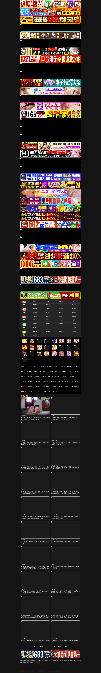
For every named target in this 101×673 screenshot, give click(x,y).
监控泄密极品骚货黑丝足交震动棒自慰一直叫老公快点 (35, 542)
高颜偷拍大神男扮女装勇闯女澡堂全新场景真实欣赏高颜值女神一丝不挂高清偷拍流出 (65, 592)
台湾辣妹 (35, 308)
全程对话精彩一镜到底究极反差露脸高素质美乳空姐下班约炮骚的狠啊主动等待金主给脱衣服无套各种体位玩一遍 (35, 568)
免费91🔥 (23, 391)
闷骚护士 (74, 320)
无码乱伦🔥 (75, 381)
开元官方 (23, 386)
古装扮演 (35, 316)
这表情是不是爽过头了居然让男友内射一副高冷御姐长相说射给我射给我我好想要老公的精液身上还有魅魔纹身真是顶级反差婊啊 (35, 468)
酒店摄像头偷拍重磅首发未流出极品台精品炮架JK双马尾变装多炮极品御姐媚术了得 (35, 517)
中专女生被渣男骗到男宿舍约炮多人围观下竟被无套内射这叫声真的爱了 (35, 443)
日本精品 (48, 305)
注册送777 (69, 366)
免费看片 (54, 386)
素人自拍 (74, 305)
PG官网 (30, 366)
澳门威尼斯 (74, 386)
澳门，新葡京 (46, 386)
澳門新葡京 (31, 381)
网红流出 (61, 312)
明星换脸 (48, 320)
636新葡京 (53, 381)
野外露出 (74, 312)
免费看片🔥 (45, 381)
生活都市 (35, 331)
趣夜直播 (50, 376)
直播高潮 (57, 371)
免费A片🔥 (31, 391)
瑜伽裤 (61, 320)
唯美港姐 (61, 308)
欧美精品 (61, 301)
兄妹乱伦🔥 (39, 391)
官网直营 (43, 366)
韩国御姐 (48, 308)
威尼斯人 (23, 366)
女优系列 (48, 316)
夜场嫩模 (57, 376)
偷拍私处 (43, 376)
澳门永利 (49, 366)
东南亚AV (74, 308)
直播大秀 (67, 386)
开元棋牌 (36, 366)
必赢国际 (36, 371)
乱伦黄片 (37, 376)
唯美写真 (61, 324)
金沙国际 (38, 386)
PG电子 (56, 366)
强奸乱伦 (48, 301)
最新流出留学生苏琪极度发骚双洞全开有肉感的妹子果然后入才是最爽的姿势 (35, 418)
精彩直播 (64, 371)
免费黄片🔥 (47, 391)
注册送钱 (62, 366)
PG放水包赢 (50, 371)
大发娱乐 (23, 381)
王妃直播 (30, 376)
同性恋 (74, 327)
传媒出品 (35, 327)
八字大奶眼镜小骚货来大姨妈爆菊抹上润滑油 (64, 641)
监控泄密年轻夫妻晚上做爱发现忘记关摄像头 (64, 541)
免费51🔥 (67, 381)
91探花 (48, 312)
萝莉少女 (74, 301)
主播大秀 (23, 376)
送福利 (76, 366)
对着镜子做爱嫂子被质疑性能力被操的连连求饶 (35, 641)
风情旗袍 (35, 320)
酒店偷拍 (77, 371)
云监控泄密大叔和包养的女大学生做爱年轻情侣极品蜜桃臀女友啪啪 (65, 443)
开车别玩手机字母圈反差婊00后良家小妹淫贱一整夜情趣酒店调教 (65, 517)
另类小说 (35, 335)
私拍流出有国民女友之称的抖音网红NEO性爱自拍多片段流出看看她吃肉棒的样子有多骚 (65, 617)
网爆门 (74, 324)
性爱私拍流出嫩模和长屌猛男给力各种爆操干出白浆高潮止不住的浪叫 (35, 492)
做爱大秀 (60, 386)
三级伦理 (35, 305)
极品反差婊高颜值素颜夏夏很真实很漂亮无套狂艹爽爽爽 (65, 567)
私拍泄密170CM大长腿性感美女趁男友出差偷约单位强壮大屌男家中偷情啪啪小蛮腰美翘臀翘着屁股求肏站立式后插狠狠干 (35, 617)
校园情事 (48, 331)
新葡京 (22, 371)
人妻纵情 (61, 331)
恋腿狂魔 (74, 316)
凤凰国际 (42, 371)
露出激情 (48, 324)
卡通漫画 (35, 324)
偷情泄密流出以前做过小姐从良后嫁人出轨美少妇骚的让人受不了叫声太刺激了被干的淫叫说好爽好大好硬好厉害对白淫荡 (65, 493)
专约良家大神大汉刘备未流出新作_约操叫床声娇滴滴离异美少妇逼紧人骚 (65, 418)
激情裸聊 (60, 381)
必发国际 (64, 376)
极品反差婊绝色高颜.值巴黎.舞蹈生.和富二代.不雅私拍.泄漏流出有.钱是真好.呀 (35, 592)
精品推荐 (35, 301)
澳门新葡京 (71, 376)
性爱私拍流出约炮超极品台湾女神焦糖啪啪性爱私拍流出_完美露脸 (65, 468)
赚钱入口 (54, 391)
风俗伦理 (74, 331)
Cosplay (61, 305)
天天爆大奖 (31, 386)
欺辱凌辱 (35, 312)
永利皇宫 (38, 381)
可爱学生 (61, 316)
